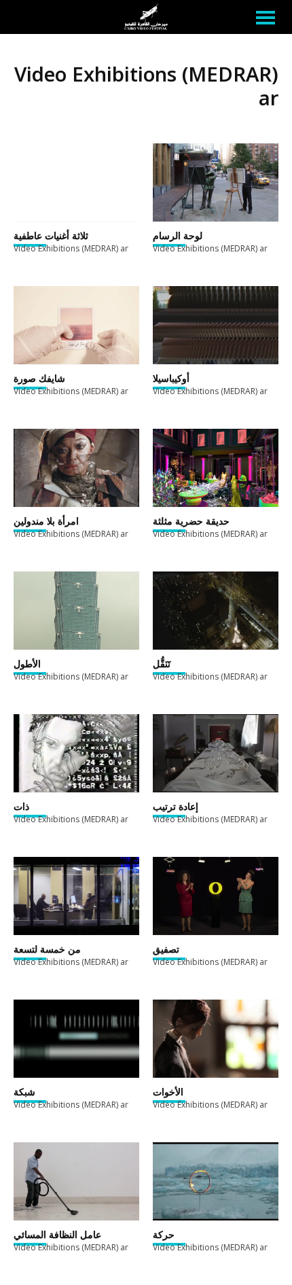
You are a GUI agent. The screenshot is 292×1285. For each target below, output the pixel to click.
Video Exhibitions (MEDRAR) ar (71, 248)
